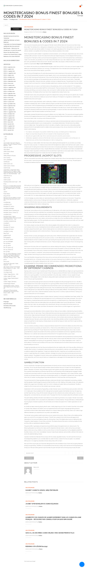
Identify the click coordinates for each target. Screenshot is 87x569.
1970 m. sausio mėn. (9, 130)
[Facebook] (70, 453)
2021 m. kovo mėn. (8, 122)
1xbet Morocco (8, 175)
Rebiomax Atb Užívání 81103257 (36, 546)
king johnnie (7, 195)
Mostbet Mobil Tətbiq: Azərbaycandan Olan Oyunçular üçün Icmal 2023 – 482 (12, 218)
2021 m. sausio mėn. (9, 124)
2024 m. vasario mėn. (9, 85)
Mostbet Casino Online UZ (11, 212)
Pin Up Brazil (7, 243)
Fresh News (7, 193)
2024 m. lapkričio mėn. (9, 67)
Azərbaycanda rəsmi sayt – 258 (12, 181)
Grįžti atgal (80, 15)
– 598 (5, 139)
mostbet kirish (7, 214)
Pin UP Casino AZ (8, 247)
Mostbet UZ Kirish (8, 229)
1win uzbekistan (8, 159)
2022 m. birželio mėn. (9, 113)
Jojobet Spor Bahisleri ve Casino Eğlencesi (41, 504)
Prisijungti (6, 301)
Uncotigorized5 (8, 272)
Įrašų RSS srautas (8, 303)
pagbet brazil (7, 235)
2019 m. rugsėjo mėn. (9, 126)
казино (5, 294)
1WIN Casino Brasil (9, 151)
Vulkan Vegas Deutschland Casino (11, 279)
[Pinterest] (74, 453)
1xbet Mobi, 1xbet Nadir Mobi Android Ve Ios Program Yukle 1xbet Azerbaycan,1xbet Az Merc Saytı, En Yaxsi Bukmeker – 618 (12, 171)
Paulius (44, 32)
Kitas (80, 458)
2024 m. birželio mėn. (9, 77)
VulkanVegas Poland (9, 283)
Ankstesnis (29, 458)
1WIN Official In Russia (10, 155)
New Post (6, 233)
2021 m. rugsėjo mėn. (9, 118)
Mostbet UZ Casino (9, 227)
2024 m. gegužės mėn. (9, 79)
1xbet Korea (7, 167)
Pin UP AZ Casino (8, 239)
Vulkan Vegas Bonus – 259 (11, 274)
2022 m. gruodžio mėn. (10, 103)
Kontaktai (57, 5)
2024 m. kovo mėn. (9, 83)
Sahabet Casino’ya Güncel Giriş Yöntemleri (41, 490)
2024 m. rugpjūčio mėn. (10, 73)
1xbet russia (7, 177)
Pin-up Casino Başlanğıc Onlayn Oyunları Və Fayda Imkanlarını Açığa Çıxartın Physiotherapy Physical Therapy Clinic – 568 (12, 255)
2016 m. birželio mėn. (9, 128)
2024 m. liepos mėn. (9, 75)
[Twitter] (67, 453)
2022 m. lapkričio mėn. (10, 105)
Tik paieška (16, 29)
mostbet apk (7, 202)
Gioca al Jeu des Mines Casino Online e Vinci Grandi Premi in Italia (49, 533)
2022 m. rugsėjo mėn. (9, 109)
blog (5, 183)
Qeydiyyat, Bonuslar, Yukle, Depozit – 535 (11, 264)
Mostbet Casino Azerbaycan (11, 210)
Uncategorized (13, 19)
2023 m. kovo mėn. (9, 97)
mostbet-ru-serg (8, 231)
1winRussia (6, 161)
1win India (6, 153)
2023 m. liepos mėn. (9, 89)
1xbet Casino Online (9, 165)
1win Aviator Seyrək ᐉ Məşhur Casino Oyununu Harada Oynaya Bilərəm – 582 (12, 144)
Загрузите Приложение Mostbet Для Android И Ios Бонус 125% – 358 (11, 291)
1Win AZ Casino (8, 147)
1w (4, 141)
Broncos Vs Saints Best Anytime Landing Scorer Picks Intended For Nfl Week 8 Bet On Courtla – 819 (12, 187)
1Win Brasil (7, 149)
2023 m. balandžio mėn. (10, 95)
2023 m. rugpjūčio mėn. (10, 87)
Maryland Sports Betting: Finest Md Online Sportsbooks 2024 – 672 (12, 199)
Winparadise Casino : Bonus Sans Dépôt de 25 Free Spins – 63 (12, 287)
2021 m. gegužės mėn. (9, 120)
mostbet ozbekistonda (10, 221)
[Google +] (78, 453)
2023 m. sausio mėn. (9, 101)
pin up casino (7, 245)
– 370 (5, 136)
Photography (7, 237)
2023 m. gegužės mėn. (10, 93)
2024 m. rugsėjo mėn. (9, 71)
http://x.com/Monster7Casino (44, 63)
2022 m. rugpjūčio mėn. (10, 111)
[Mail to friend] (81, 453)
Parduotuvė (50, 5)
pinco (5, 259)
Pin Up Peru (7, 251)
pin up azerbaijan (8, 241)
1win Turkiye (7, 157)
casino (5, 191)
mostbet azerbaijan (9, 208)
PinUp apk (6, 261)
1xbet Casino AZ (8, 163)
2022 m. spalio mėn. (9, 107)
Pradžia (5, 19)
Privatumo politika (39, 5)
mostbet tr (6, 223)
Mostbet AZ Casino (9, 206)
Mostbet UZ (7, 225)
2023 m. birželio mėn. (9, 91)
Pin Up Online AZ (8, 249)
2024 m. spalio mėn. (9, 69)
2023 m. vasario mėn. (9, 99)
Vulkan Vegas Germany (10, 281)
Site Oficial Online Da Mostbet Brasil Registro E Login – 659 (12, 267)
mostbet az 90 (8, 204)
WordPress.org (7, 307)
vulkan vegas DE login (10, 276)
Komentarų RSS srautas (10, 305)
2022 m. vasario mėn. (9, 115)
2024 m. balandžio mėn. (10, 81)
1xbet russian (7, 179)
